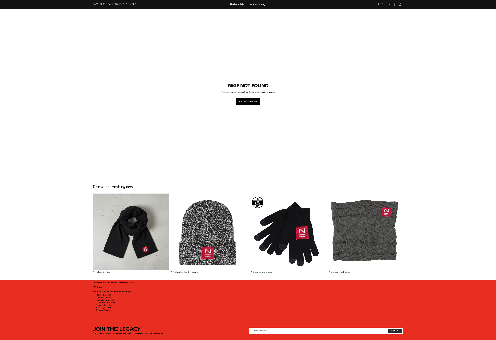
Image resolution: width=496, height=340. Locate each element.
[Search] (389, 4)
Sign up (394, 331)
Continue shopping (248, 101)
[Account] (394, 4)
